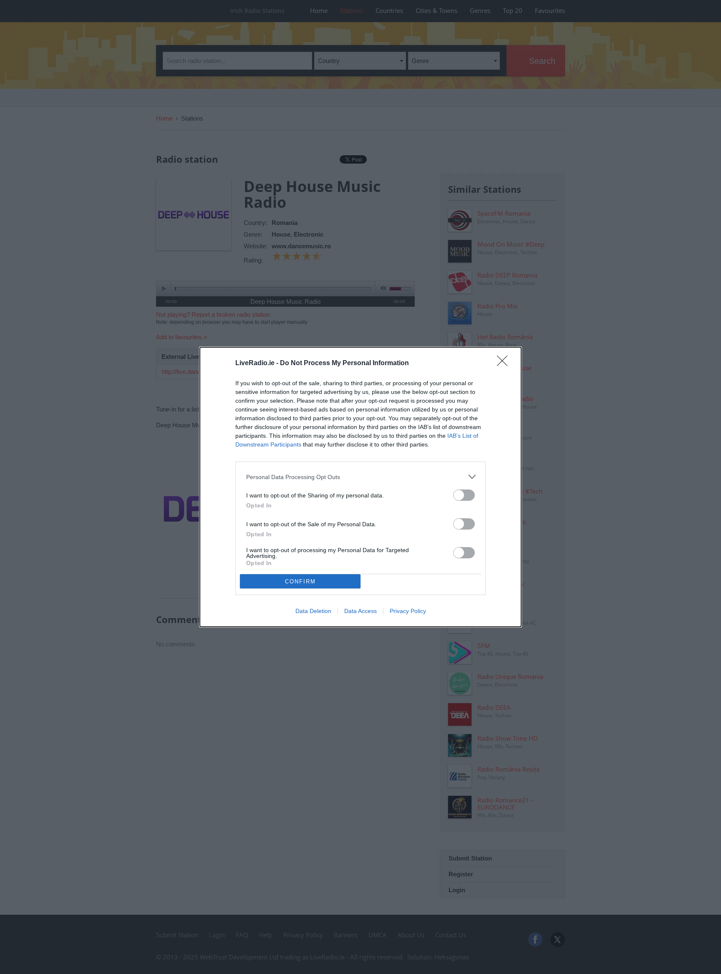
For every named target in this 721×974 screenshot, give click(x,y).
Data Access (360, 611)
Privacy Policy (408, 611)
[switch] (464, 495)
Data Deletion (313, 611)
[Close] (505, 363)
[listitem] (360, 476)
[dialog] (360, 487)
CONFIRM (300, 581)
